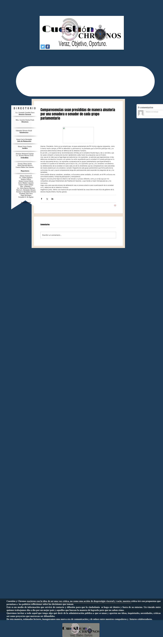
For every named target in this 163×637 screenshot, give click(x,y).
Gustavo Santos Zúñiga (26, 185)
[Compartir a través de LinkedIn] (52, 199)
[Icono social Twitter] (43, 46)
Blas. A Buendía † (25, 186)
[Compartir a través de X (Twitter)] (47, 199)
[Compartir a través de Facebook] (41, 199)
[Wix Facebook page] (47, 46)
